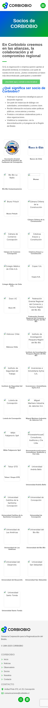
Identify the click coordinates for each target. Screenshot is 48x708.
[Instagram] (20, 699)
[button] (43, 5)
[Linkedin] (27, 699)
